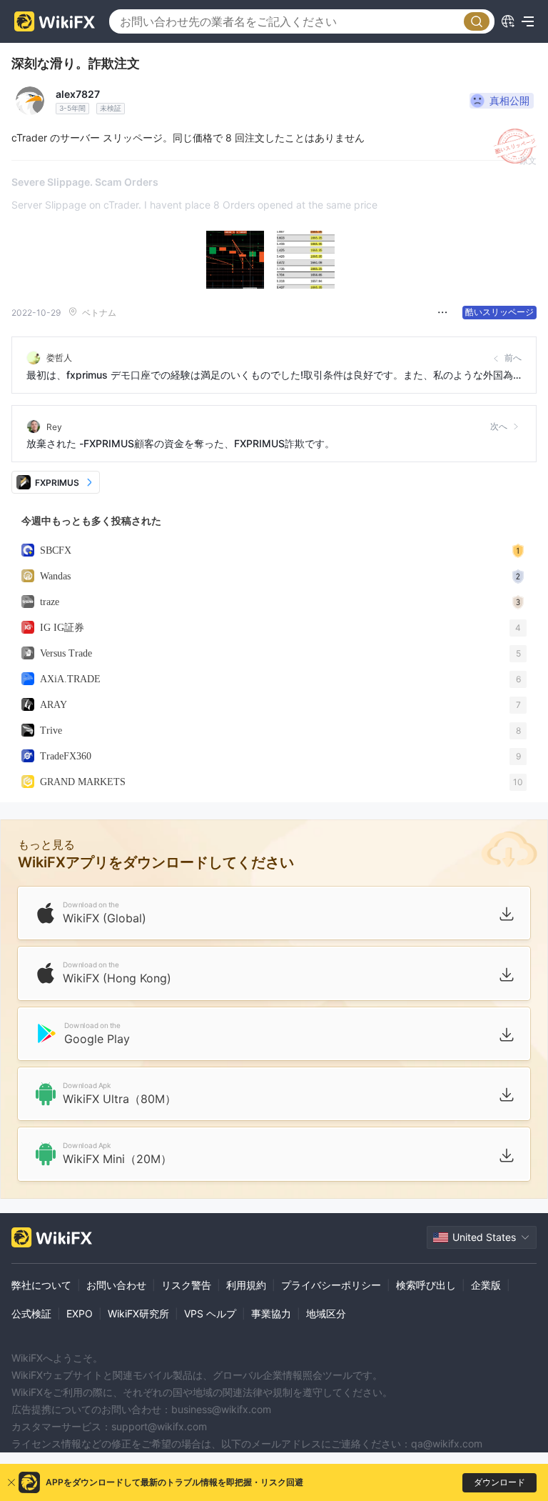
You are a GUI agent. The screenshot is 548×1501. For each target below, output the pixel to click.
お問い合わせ (116, 1285)
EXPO (79, 1313)
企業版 (486, 1285)
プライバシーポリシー (331, 1285)
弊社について (41, 1285)
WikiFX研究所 (138, 1313)
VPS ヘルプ (210, 1313)
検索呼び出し (426, 1285)
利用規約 (246, 1285)
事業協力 (271, 1313)
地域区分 (326, 1313)
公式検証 (31, 1313)
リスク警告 (186, 1285)
